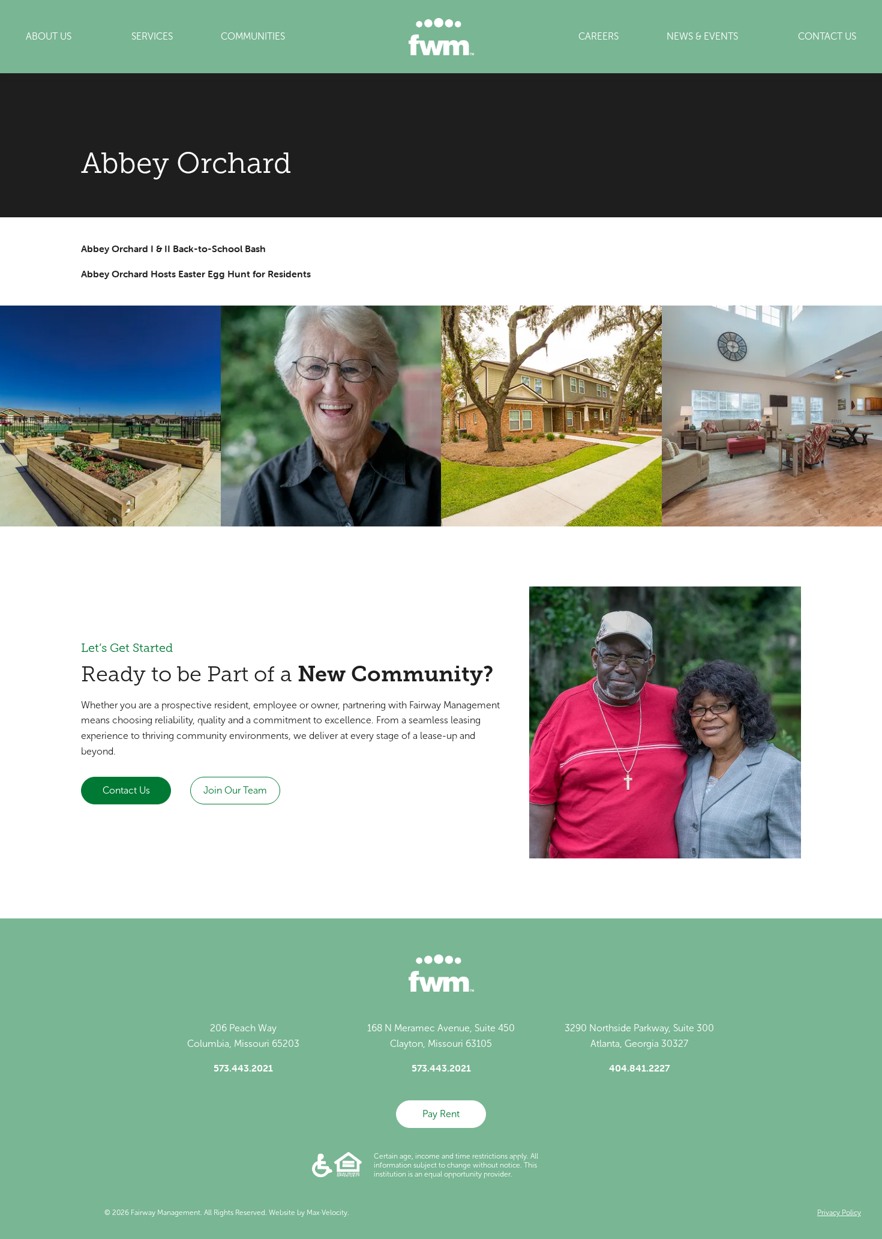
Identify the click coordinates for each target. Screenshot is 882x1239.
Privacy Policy (839, 1212)
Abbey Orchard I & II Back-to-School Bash (173, 249)
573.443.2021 (243, 1068)
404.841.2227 (639, 1068)
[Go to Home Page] (441, 36)
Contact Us (126, 790)
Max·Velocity (327, 1212)
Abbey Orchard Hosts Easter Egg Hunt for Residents (196, 274)
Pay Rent (441, 1114)
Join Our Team (235, 790)
